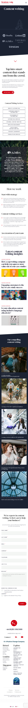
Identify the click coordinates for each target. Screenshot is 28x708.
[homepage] (7, 2)
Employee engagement (14, 124)
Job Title (4, 564)
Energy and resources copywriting (11, 497)
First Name (4, 530)
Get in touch (7, 92)
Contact (15, 671)
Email (3, 544)
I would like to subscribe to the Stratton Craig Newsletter (13, 590)
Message (4, 571)
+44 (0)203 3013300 (14, 629)
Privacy (11, 690)
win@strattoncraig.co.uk (14, 633)
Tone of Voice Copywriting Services (17, 659)
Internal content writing (14, 121)
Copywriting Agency (17, 648)
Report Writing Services (17, 655)
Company (4, 550)
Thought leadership (14, 131)
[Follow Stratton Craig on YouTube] (22, 637)
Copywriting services (14, 119)
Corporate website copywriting (14, 112)
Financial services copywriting (10, 404)
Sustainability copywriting (14, 116)
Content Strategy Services (18, 665)
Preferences (18, 692)
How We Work (17, 667)
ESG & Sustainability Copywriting (17, 652)
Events (15, 669)
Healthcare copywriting (8, 435)
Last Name (4, 537)
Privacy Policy (17, 595)
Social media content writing (14, 128)
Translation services (14, 134)
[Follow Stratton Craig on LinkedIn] (16, 637)
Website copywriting (14, 108)
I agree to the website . (12, 595)
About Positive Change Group (17, 674)
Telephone (4, 557)
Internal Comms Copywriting (17, 662)
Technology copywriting (8, 373)
